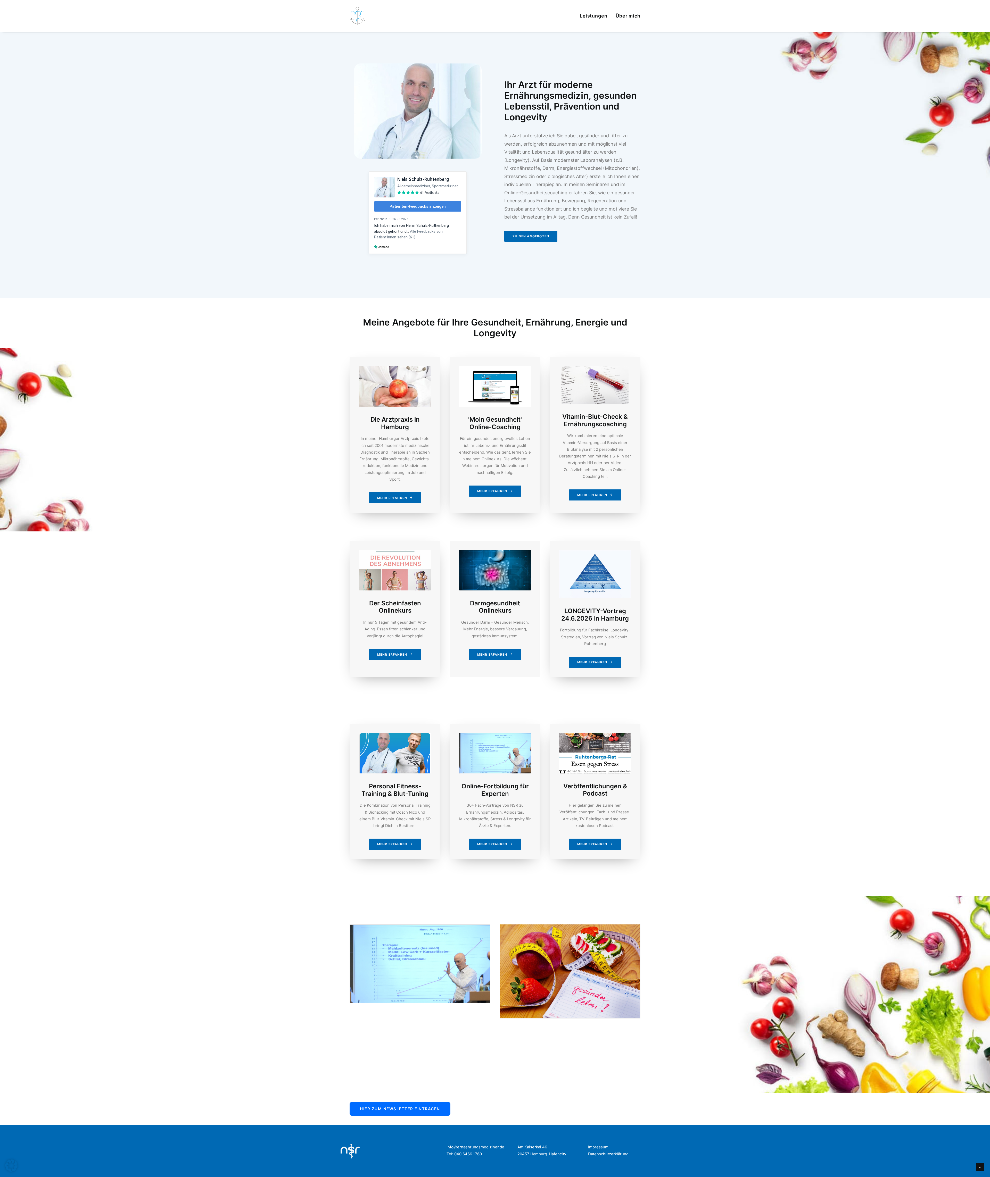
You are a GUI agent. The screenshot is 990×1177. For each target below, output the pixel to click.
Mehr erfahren (392, 498)
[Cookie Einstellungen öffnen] (11, 1170)
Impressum (598, 1147)
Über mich (628, 16)
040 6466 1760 (468, 1153)
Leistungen (593, 16)
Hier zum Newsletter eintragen (400, 1108)
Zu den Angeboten (531, 236)
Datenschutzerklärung (608, 1153)
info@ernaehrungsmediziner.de (475, 1147)
